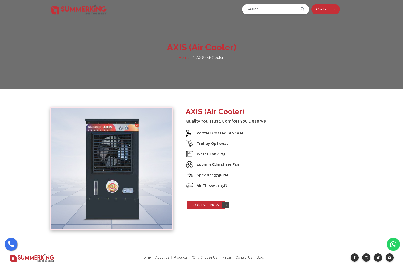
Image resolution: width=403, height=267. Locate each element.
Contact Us (244, 257)
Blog (260, 257)
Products (181, 257)
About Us (162, 257)
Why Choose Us (204, 257)
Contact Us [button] (325, 9)
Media (226, 257)
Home (184, 57)
